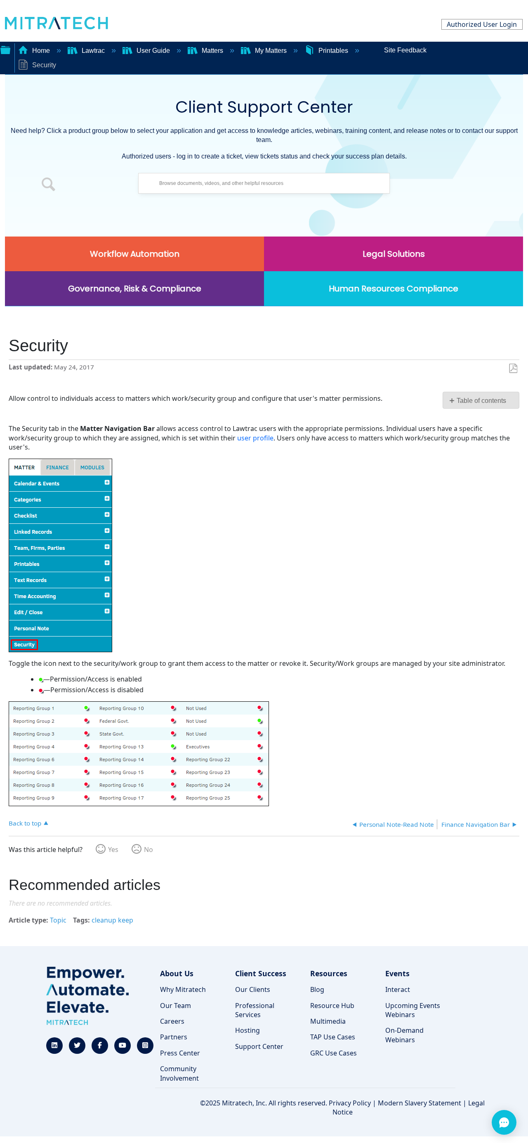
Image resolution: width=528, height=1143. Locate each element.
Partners (173, 1036)
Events (397, 973)
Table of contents (481, 400)
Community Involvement (179, 1073)
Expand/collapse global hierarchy (5, 49)
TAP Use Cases (332, 1036)
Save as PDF (513, 369)
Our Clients (252, 989)
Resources (328, 973)
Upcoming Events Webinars (412, 1010)
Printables (333, 50)
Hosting (247, 1030)
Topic (58, 920)
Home (41, 50)
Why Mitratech (183, 989)
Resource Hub (332, 1005)
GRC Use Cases (333, 1053)
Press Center (180, 1053)
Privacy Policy (350, 1103)
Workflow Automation (134, 254)
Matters (212, 50)
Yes (113, 849)
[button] (48, 185)
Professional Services (254, 1010)
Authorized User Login (482, 24)
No (148, 849)
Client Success (260, 973)
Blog (317, 989)
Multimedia (328, 1021)
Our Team (175, 1005)
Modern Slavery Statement (419, 1103)
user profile (255, 438)
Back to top (25, 823)
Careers (172, 1021)
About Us (176, 973)
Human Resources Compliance (393, 288)
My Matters (270, 50)
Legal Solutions (394, 254)
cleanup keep (112, 920)
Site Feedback (405, 50)
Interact (397, 989)
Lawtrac (93, 50)
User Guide (153, 50)
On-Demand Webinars (404, 1035)
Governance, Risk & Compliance (134, 288)
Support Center (259, 1046)
